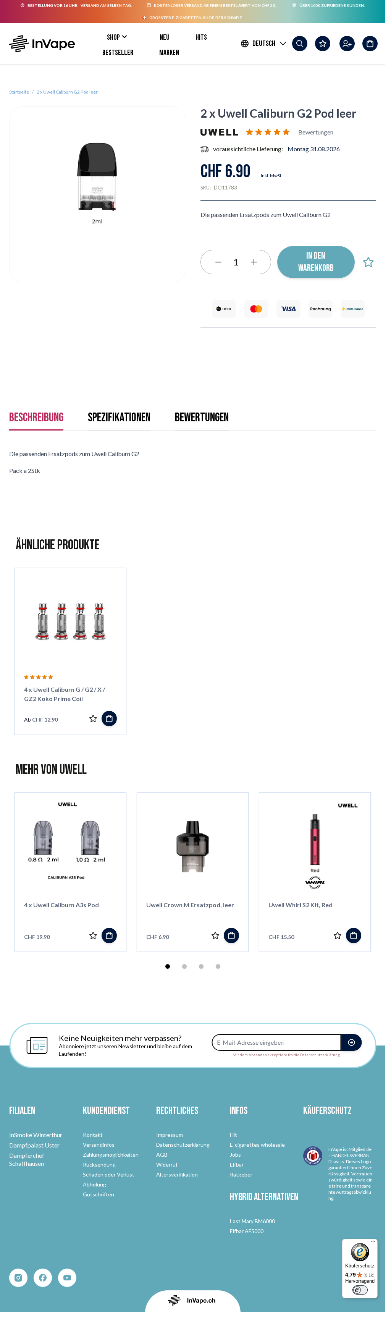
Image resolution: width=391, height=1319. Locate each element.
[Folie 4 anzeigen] (218, 966)
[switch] (360, 1290)
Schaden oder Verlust (108, 1174)
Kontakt (93, 1134)
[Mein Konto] (347, 43)
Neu (165, 37)
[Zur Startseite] (42, 43)
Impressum (169, 1134)
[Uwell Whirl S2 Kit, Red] (314, 846)
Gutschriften (98, 1194)
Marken (169, 52)
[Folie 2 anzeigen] (184, 966)
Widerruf (167, 1164)
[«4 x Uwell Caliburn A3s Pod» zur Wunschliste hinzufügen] (93, 935)
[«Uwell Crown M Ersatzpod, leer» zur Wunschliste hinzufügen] (215, 935)
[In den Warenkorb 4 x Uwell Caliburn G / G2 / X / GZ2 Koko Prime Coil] (109, 718)
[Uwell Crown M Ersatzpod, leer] (192, 846)
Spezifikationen (119, 417)
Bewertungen (202, 417)
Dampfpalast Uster (34, 1145)
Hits (201, 37)
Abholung (94, 1184)
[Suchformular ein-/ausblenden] (299, 43)
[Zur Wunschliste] (368, 262)
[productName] (109, 935)
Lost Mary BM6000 (252, 1221)
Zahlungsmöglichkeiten (111, 1154)
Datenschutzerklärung (183, 1144)
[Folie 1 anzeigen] (167, 966)
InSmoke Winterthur (35, 1134)
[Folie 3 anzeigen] (201, 966)
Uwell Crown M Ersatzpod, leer (190, 904)
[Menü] (373, 1243)
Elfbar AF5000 (246, 1231)
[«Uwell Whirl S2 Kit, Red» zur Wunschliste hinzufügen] (337, 935)
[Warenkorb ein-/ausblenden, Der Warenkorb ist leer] (370, 43)
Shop (113, 37)
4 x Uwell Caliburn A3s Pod (61, 904)
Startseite (19, 92)
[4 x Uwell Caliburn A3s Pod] (70, 846)
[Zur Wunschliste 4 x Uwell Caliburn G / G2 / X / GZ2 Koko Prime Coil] (93, 718)
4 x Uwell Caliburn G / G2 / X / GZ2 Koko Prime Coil (64, 694)
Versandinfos (99, 1144)
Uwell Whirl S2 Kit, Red (300, 904)
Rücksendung (99, 1164)
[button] (269, 132)
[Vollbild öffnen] (97, 194)
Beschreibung (36, 417)
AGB (162, 1154)
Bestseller (117, 52)
